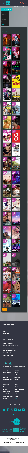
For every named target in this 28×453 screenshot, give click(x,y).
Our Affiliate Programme (10, 353)
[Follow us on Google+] (14, 414)
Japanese (17, 377)
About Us (5, 329)
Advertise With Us (8, 355)
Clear (2, 24)
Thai (16, 394)
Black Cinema (7, 372)
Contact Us (6, 333)
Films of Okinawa (8, 396)
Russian (17, 384)
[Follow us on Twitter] (4, 410)
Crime (5, 382)
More (16, 398)
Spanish (17, 391)
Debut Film (6, 384)
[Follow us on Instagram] (12, 410)
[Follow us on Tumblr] (23, 410)
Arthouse (5, 370)
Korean (17, 379)
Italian (16, 375)
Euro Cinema (6, 391)
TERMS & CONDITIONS (12, 441)
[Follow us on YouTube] (19, 410)
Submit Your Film (8, 343)
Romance (17, 382)
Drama (5, 389)
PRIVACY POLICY (7, 442)
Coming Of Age (7, 379)
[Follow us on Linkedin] (15, 410)
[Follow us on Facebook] (8, 410)
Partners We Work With (9, 350)
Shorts (16, 386)
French (5, 398)
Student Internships (8, 348)
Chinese (5, 375)
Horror (16, 372)
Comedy (5, 377)
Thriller (17, 396)
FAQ (4, 331)
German (17, 370)
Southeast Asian (19, 389)
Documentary (7, 386)
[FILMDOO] (14, 421)
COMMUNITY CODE (20, 442)
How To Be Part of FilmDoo (10, 345)
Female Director (7, 394)
